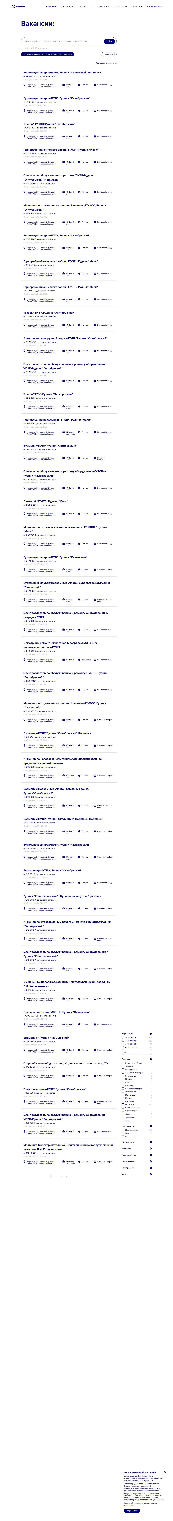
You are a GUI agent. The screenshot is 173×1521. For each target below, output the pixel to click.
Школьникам (120, 6)
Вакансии (51, 6)
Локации (136, 6)
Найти (109, 41)
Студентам (102, 6)
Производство (68, 6)
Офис (83, 6)
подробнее (128, 1505)
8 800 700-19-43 (155, 6)
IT (91, 6)
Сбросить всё (109, 54)
